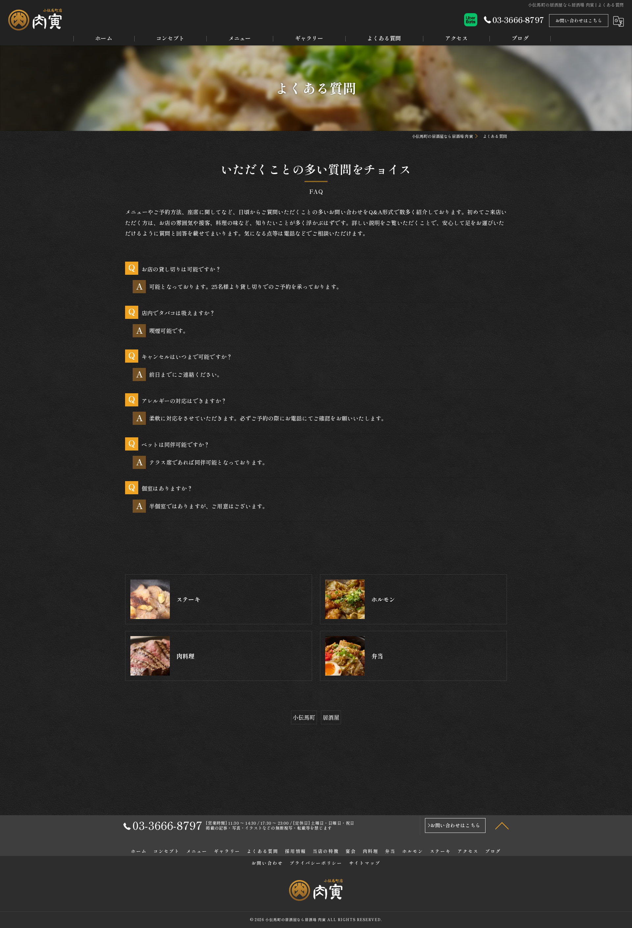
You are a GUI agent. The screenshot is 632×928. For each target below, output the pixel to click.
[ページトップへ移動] (502, 825)
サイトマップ (365, 863)
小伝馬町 (304, 717)
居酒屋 (331, 717)
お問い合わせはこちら (578, 20)
